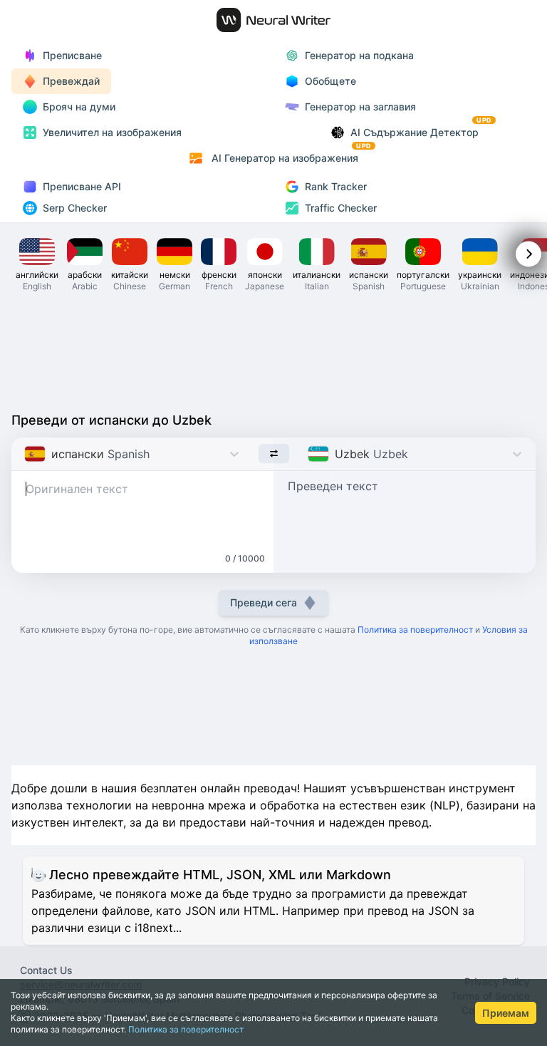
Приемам (505, 1013)
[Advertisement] (273, 350)
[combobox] (26, 453)
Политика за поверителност (186, 1029)
